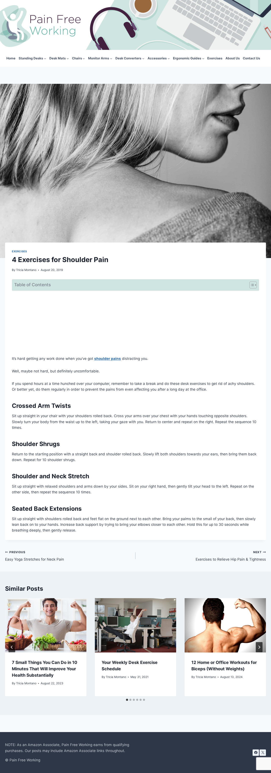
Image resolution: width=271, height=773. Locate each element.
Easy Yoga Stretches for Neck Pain (34, 556)
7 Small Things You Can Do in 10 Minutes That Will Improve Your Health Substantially (44, 669)
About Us (232, 58)
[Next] (259, 647)
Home (10, 58)
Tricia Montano (26, 270)
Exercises (214, 58)
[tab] (127, 700)
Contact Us (251, 58)
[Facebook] (256, 752)
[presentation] (45, 625)
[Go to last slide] (11, 647)
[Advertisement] (135, 324)
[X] (263, 752)
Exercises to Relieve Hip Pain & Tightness (231, 556)
